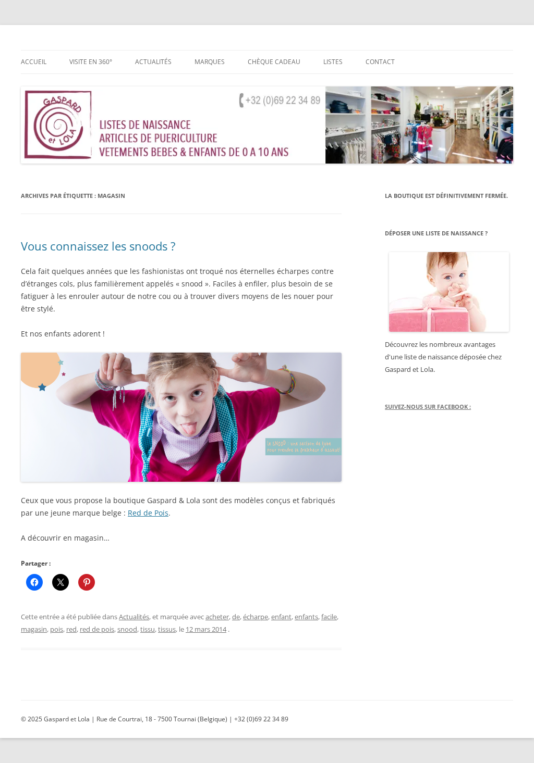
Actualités (153, 61)
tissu (147, 629)
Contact (380, 61)
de (236, 616)
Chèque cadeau (274, 61)
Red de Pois (148, 513)
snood (127, 629)
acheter (217, 616)
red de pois (97, 629)
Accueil (33, 61)
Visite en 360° (90, 61)
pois (56, 629)
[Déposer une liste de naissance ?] (449, 292)
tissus (167, 629)
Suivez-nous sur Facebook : (428, 406)
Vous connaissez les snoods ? (98, 246)
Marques (210, 61)
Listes (333, 61)
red (71, 629)
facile (329, 616)
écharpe (255, 616)
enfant (281, 616)
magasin (34, 629)
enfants (306, 616)
